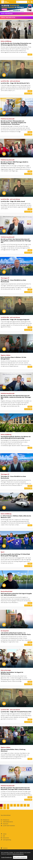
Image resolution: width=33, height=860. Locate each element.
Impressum (5, 823)
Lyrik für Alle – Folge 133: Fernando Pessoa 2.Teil (16, 712)
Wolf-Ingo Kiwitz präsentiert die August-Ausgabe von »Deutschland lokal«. (16, 594)
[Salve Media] (16, 8)
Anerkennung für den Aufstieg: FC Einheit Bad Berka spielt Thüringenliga (15, 555)
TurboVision (12, 825)
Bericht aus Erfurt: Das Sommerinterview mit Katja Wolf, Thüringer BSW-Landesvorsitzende (15, 788)
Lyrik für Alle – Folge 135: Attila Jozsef (13, 201)
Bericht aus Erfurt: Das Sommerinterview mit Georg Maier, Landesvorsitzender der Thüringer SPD (16, 240)
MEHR (29, 54)
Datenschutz (6, 838)
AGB (4, 836)
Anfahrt (4, 834)
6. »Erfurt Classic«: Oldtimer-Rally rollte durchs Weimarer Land (16, 516)
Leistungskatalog (7, 839)
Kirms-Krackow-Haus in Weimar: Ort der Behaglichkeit (13, 358)
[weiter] (4, 808)
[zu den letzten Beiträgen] (8, 808)
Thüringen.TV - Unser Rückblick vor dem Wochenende (13, 281)
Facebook (5, 848)
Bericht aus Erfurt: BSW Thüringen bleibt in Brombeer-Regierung (14, 162)
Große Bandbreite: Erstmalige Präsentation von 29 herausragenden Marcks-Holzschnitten (16, 44)
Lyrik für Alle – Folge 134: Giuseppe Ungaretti (15, 319)
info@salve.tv (6, 820)
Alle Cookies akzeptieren (20, 857)
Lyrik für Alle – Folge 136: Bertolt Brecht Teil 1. (15, 83)
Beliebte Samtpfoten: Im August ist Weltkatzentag (12, 673)
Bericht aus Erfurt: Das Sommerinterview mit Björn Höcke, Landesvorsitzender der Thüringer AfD (16, 397)
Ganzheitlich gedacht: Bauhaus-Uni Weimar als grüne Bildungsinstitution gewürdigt (16, 437)
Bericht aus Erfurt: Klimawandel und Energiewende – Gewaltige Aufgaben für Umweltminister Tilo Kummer (13, 122)
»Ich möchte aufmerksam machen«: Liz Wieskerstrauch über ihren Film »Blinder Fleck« (16, 633)
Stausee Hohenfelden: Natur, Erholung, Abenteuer (13, 750)
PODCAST (27, 93)
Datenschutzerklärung (18, 854)
